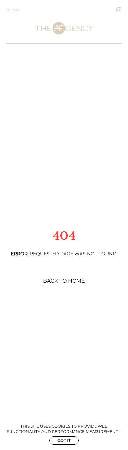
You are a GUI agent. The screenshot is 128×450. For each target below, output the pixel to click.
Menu (13, 10)
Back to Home (64, 281)
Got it (64, 440)
